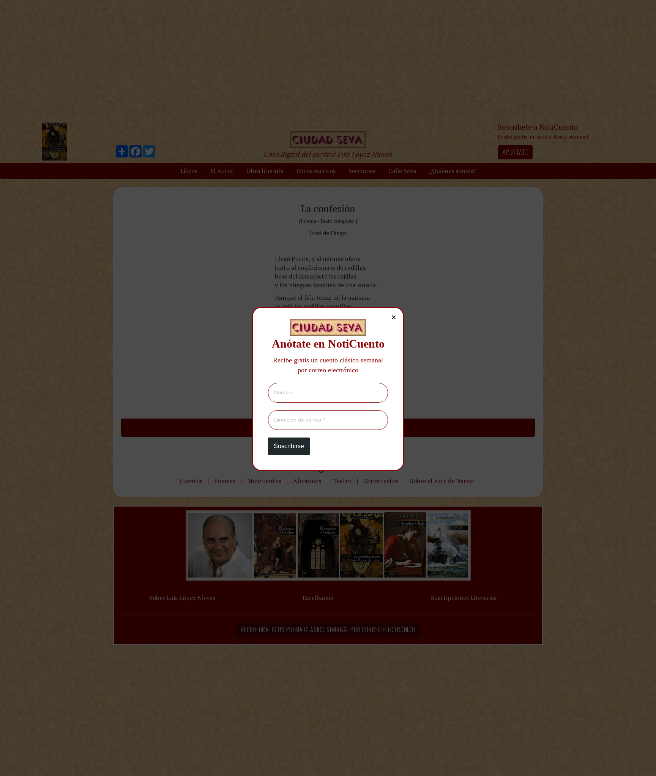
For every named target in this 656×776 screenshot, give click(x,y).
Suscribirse (289, 446)
